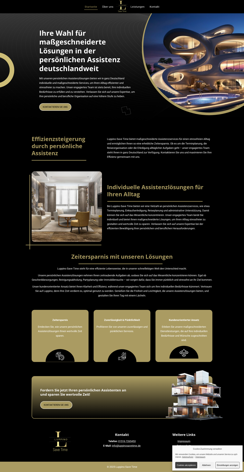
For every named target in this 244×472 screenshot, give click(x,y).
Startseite (91, 6)
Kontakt (154, 6)
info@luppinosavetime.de (126, 445)
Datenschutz (187, 457)
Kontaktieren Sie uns (55, 107)
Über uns (107, 6)
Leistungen (138, 6)
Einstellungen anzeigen (227, 465)
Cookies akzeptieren (186, 465)
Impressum (200, 457)
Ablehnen (206, 465)
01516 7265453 (127, 441)
